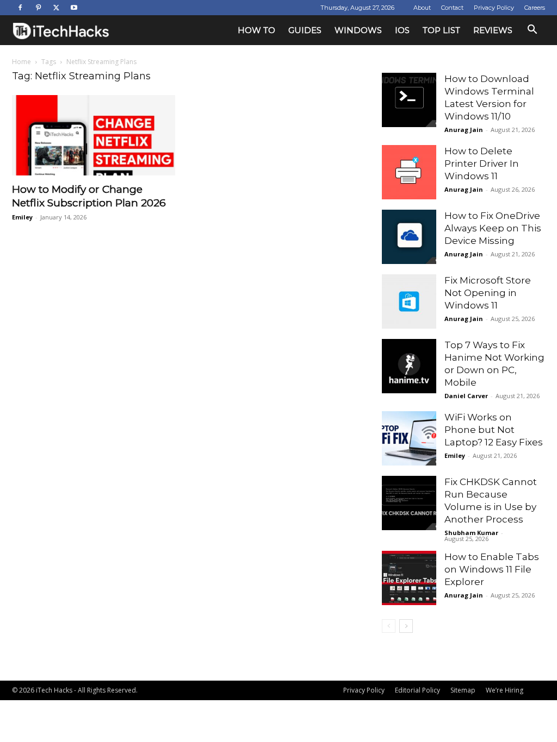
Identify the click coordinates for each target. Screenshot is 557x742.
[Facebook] (20, 7)
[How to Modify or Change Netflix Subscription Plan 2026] (93, 135)
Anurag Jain (463, 129)
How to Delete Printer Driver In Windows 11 (481, 163)
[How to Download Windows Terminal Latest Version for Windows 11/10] (409, 100)
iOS (402, 30)
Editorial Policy (417, 690)
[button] (532, 31)
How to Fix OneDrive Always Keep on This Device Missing (492, 228)
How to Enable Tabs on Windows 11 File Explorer (491, 569)
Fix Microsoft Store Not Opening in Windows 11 (487, 293)
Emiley (22, 217)
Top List (441, 30)
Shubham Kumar (471, 533)
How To (256, 30)
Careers (534, 7)
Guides (304, 30)
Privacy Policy (494, 7)
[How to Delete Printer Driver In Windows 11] (409, 172)
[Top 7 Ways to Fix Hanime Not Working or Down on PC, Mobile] (409, 366)
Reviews (492, 30)
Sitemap (462, 690)
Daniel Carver (466, 396)
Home (21, 61)
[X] (56, 7)
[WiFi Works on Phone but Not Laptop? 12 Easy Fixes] (409, 438)
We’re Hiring (504, 690)
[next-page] (406, 626)
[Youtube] (74, 7)
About (422, 7)
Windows (358, 30)
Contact (452, 7)
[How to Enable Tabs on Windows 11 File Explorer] (409, 578)
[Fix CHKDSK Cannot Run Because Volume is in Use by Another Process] (409, 503)
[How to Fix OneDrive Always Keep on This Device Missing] (409, 237)
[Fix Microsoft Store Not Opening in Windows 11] (409, 301)
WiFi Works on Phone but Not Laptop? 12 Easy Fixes (493, 430)
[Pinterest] (38, 7)
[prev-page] (388, 626)
